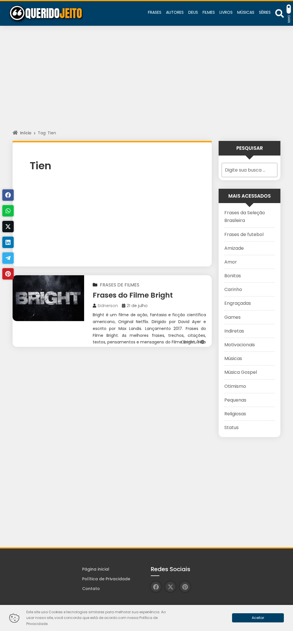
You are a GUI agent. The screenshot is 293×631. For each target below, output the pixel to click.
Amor (230, 262)
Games (232, 317)
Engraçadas (237, 303)
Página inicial (95, 569)
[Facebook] (8, 195)
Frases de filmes (119, 285)
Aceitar (258, 617)
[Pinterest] (8, 274)
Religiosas (235, 413)
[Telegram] (8, 258)
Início (25, 133)
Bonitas (232, 275)
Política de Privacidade (106, 579)
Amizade (234, 248)
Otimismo (235, 386)
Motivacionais (239, 344)
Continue (191, 342)
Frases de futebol (244, 234)
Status (231, 427)
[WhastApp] (8, 211)
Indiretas (234, 331)
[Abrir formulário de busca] (279, 13)
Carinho (233, 289)
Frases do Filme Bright (133, 295)
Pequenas (235, 400)
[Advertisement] (146, 83)
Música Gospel (240, 372)
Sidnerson (108, 305)
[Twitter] (8, 226)
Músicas (233, 358)
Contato (91, 588)
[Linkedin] (8, 242)
